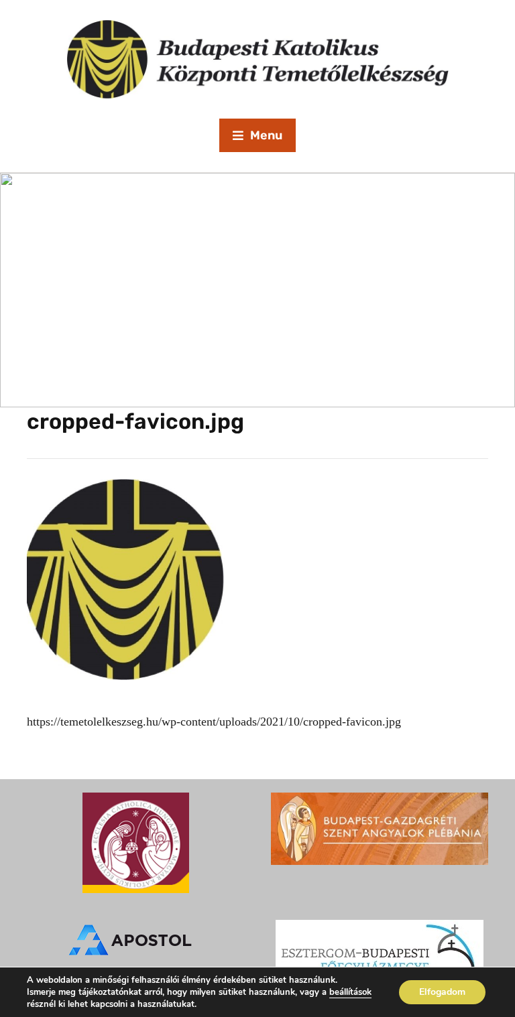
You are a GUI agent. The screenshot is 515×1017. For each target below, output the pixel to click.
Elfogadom (442, 992)
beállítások (350, 992)
